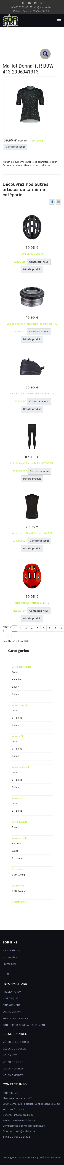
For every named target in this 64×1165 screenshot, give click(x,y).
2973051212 (20, 401)
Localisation (12, 1011)
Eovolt (15, 686)
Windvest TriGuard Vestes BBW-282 (32, 533)
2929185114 (20, 262)
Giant (15, 672)
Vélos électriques (16, 1041)
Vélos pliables (19, 822)
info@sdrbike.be (42, 7)
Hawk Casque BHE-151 (32, 254)
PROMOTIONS (20, 902)
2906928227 (20, 541)
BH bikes (17, 858)
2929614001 (20, 331)
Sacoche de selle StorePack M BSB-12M (32, 393)
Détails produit (32, 269)
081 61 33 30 (21, 7)
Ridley (15, 694)
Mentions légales (15, 1018)
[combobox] (32, 41)
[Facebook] (23, 3)
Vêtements (18, 885)
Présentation (12, 991)
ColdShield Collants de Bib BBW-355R (32, 463)
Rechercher (11, 28)
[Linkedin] (35, 3)
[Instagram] (41, 3)
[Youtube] (29, 3)
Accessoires (18, 869)
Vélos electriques (21, 667)
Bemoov (16, 843)
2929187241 (20, 610)
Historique (10, 998)
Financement (12, 1005)
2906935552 (20, 471)
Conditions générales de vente (25, 1025)
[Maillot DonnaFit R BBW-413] (30, 104)
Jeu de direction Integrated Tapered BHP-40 (32, 323)
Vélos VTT (17, 736)
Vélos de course (14, 1048)
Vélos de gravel (20, 767)
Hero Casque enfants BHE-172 (32, 602)
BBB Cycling (36, 140)
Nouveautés (10, 957)
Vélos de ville (19, 798)
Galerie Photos (11, 950)
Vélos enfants (19, 838)
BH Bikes (17, 679)
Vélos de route (20, 705)
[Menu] (59, 19)
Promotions (10, 963)
